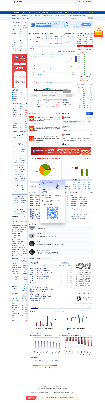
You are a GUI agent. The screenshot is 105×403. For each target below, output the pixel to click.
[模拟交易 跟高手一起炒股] (48, 33)
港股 (30, 12)
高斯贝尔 (51, 102)
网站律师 (56, 392)
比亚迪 (13, 40)
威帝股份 (15, 125)
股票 (24, 12)
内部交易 (16, 152)
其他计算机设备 (20, 253)
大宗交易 (23, 150)
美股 (34, 12)
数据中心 (16, 137)
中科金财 (64, 104)
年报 (22, 187)
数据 (61, 12)
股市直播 (65, 113)
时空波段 (39, 255)
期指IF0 (62, 15)
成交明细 (23, 146)
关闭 (101, 38)
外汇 (40, 12)
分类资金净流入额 (77, 180)
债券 (47, 12)
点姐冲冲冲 (39, 230)
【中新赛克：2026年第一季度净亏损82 (39, 276)
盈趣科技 (51, 106)
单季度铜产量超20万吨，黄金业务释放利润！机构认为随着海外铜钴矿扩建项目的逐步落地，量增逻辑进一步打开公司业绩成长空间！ (47, 129)
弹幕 (31, 95)
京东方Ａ (14, 31)
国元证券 (79, 41)
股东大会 (16, 211)
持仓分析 (23, 148)
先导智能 (15, 119)
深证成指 (44, 15)
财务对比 (23, 137)
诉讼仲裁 (23, 211)
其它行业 (32, 46)
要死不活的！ (33, 282)
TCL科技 (14, 33)
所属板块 (23, 162)
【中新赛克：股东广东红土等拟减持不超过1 (41, 272)
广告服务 (42, 392)
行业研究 (72, 209)
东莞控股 (39, 104)
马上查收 (98, 33)
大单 (82, 84)
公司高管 (23, 160)
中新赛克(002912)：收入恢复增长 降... (79, 199)
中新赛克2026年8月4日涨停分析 (38, 268)
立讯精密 (14, 50)
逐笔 (78, 84)
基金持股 (23, 180)
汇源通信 (51, 104)
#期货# (52, 258)
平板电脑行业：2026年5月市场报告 (78, 213)
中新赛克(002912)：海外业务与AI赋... (79, 197)
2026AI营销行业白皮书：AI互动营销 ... (79, 215)
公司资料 (20, 159)
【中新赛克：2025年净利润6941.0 (38, 278)
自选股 (78, 12)
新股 (58, 12)
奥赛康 (14, 114)
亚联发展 (39, 106)
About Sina (37, 392)
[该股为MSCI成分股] (45, 33)
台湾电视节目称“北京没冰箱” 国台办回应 (59, 398)
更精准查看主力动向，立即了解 (51, 158)
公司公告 (15, 96)
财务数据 (20, 196)
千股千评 (23, 98)
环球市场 (14, 15)
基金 (27, 12)
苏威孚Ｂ (43, 46)
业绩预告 (16, 202)
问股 (51, 33)
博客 (69, 12)
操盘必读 (23, 92)
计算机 (21, 251)
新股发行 (23, 169)
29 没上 (32, 293)
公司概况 (15, 216)
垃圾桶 (31, 280)
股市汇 (73, 12)
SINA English (61, 392)
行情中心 (19, 18)
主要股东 (23, 178)
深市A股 (20, 249)
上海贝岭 (14, 48)
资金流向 (34, 158)
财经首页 (81, 1)
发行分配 (20, 168)
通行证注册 (67, 392)
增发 (22, 171)
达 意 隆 (39, 102)
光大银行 (79, 39)
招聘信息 (51, 392)
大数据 (20, 255)
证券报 (22, 100)
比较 (65, 100)
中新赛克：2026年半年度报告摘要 (38, 211)
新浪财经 (14, 18)
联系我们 (47, 392)
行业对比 (15, 103)
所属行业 (16, 162)
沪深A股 (24, 249)
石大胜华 (15, 116)
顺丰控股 (15, 127)
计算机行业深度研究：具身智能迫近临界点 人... (81, 216)
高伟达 (14, 108)
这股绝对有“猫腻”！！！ (36, 301)
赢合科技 (15, 112)
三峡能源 (14, 29)
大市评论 (15, 94)
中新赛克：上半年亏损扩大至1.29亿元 (39, 209)
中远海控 (14, 36)
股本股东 (20, 176)
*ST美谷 (14, 42)
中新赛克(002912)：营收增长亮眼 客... (79, 205)
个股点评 (23, 94)
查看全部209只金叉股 (84, 46)
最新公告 (16, 187)
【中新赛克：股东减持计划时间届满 (39, 287)
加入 (74, 33)
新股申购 (15, 98)
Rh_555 (38, 238)
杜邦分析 (23, 202)
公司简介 (16, 160)
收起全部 (22, 131)
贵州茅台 (14, 46)
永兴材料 (15, 121)
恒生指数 (76, 15)
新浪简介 (33, 392)
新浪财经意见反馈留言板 (61, 388)
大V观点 (32, 224)
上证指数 (25, 15)
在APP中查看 (68, 33)
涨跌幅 (24, 25)
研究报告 (73, 192)
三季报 (15, 191)
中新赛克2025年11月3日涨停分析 (38, 291)
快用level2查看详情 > (84, 80)
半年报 (15, 189)
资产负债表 (16, 200)
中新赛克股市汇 (34, 263)
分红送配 (16, 169)
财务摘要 (15, 258)
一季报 (22, 189)
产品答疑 (72, 392)
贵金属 (43, 12)
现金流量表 (23, 200)
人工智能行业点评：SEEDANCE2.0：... (79, 218)
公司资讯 (32, 192)
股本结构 (16, 178)
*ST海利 (15, 110)
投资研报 (32, 113)
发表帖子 (65, 262)
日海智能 (64, 102)
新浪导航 (90, 1)
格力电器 (14, 38)
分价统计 (16, 148)
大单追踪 (16, 146)
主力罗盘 (84, 158)
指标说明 (89, 158)
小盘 (25, 253)
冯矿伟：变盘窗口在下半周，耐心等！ (66, 51)
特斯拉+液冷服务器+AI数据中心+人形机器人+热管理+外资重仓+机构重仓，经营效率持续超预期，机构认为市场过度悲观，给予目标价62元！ (47, 119)
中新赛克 (24, 18)
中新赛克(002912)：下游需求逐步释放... (79, 201)
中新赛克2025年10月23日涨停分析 (38, 299)
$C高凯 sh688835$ (51, 233)
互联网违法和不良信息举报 (50, 388)
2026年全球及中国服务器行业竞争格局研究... (80, 211)
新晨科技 (79, 43)
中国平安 (14, 44)
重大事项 (20, 209)
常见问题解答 (41, 388)
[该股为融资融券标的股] (43, 33)
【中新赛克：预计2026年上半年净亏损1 (40, 270)
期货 (37, 12)
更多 (66, 192)
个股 (55, 12)
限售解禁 (16, 171)
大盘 (51, 12)
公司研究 (72, 195)
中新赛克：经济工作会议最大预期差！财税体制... (42, 289)
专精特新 (17, 251)
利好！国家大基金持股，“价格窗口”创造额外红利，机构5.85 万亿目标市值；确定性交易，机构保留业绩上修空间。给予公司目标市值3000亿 (47, 138)
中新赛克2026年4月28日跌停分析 (38, 274)
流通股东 (16, 180)
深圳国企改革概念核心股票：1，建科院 (40, 295)
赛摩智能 (15, 123)
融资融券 (16, 150)
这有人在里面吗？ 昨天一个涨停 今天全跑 (40, 297)
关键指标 (16, 198)
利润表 (22, 198)
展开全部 (15, 131)
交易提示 (15, 92)
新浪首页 (85, 1)
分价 (86, 84)
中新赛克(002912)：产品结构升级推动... (79, 203)
